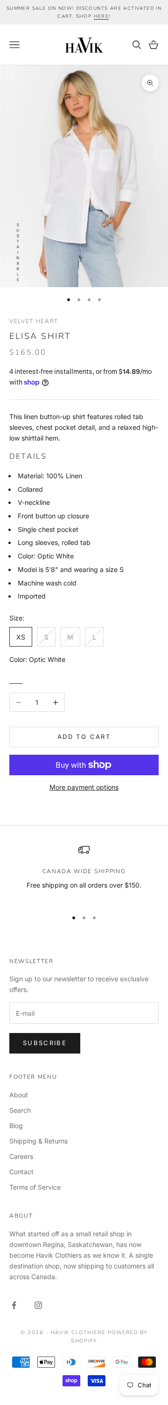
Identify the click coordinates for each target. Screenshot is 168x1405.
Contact (21, 1172)
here (101, 16)
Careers (21, 1156)
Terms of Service (35, 1187)
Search (20, 1110)
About (18, 1095)
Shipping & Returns (38, 1141)
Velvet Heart (33, 321)
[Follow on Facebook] (14, 1305)
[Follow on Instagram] (38, 1305)
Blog (16, 1126)
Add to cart (84, 736)
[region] (84, 873)
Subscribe (45, 1043)
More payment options (84, 787)
